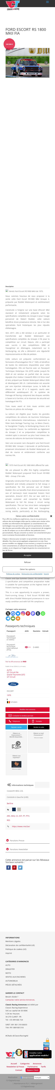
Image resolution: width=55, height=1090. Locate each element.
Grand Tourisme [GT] (16, 674)
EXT (20, 816)
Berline (10, 803)
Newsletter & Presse (15, 1066)
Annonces (37, 1063)
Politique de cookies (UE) (16, 949)
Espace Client (32, 1070)
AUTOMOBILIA (12, 981)
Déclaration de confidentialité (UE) (20, 945)
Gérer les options (27, 569)
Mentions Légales (13, 941)
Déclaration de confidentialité (31, 574)
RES (8, 820)
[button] (51, 516)
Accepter (27, 555)
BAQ (13, 816)
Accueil (14, 1063)
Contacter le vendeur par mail (22, 716)
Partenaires (33, 1066)
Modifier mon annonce (27, 709)
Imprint (46, 574)
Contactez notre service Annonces (20, 1000)
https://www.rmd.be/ (21, 826)
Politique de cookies (13, 574)
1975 (9, 695)
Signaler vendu (16, 727)
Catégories (25, 1063)
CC (17, 816)
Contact (18, 1070)
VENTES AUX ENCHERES (16, 977)
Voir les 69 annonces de (16, 662)
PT (24, 816)
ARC (8, 816)
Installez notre (39, 1054)
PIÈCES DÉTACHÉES (14, 985)
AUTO (9, 670)
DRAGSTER (10, 969)
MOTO (8, 973)
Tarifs (43, 1066)
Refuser (27, 562)
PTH (27, 816)
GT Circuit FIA (12, 672)
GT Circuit (11, 677)
